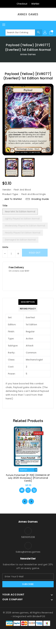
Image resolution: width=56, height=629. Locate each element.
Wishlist (35, 3)
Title (5, 205)
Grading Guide (40, 199)
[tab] (27, 302)
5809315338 (28, 537)
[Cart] (51, 32)
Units (5, 247)
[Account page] (45, 32)
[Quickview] (22, 490)
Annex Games (28, 14)
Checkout (22, 3)
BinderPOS (39, 616)
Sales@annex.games (28, 551)
